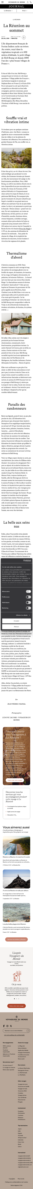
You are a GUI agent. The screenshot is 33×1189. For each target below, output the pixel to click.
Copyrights (12, 1179)
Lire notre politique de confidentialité (14, 1035)
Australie (20, 1135)
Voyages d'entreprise (24, 1052)
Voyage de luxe (22, 1095)
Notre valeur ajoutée (8, 1070)
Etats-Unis (21, 1142)
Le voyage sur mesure (9, 1067)
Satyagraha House (23, 1070)
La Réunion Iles (16, 865)
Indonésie (20, 1140)
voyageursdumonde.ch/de (25, 1162)
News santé (21, 1059)
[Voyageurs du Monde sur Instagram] (7, 1025)
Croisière (20, 1093)
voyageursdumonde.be (24, 1158)
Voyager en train (22, 1088)
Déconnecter (21, 1100)
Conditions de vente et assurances (23, 1055)
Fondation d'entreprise (21, 1112)
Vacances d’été (22, 1091)
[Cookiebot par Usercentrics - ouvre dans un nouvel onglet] (23, 561)
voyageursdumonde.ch (24, 1160)
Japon (19, 1129)
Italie (19, 1131)
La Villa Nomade (22, 1072)
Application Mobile (23, 1050)
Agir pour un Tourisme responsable (9, 1055)
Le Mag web (21, 1046)
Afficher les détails (22, 615)
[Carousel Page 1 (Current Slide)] (14, 998)
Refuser (16, 626)
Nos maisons (21, 1065)
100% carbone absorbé (7, 1047)
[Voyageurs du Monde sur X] (11, 1025)
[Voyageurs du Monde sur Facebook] (4, 1025)
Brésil (19, 1144)
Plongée (20, 1102)
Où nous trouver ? (8, 1065)
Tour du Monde (22, 1097)
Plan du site (21, 1179)
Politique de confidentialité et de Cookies (16, 1182)
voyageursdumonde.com (25, 1164)
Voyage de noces (23, 1084)
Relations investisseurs (21, 1118)
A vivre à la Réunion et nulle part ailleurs (15, 890)
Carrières (20, 1115)
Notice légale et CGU (16, 1185)
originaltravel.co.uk (23, 1167)
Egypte (20, 1133)
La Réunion (16, 19)
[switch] (28, 597)
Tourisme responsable (6, 1051)
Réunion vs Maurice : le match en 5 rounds (16, 857)
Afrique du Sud (22, 1137)
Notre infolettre (22, 1048)
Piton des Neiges (24, 229)
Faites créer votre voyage (15, 780)
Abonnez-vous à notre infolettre (13, 1030)
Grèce (19, 1146)
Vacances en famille (23, 1086)
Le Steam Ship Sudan (24, 1068)
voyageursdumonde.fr (24, 1156)
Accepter (16, 621)
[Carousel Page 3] (18, 998)
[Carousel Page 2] (16, 998)
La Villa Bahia (21, 1075)
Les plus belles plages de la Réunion (14, 924)
